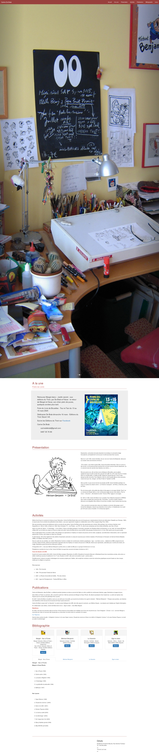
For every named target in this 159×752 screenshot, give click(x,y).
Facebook (66, 420)
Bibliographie (149, 2)
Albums (43, 652)
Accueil (110, 2)
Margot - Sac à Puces (44, 659)
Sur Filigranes (36, 615)
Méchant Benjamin (68, 659)
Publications (140, 2)
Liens (156, 2)
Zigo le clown (115, 659)
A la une (116, 2)
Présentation (124, 2)
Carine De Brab (6, 2)
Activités (132, 2)
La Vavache (92, 659)
